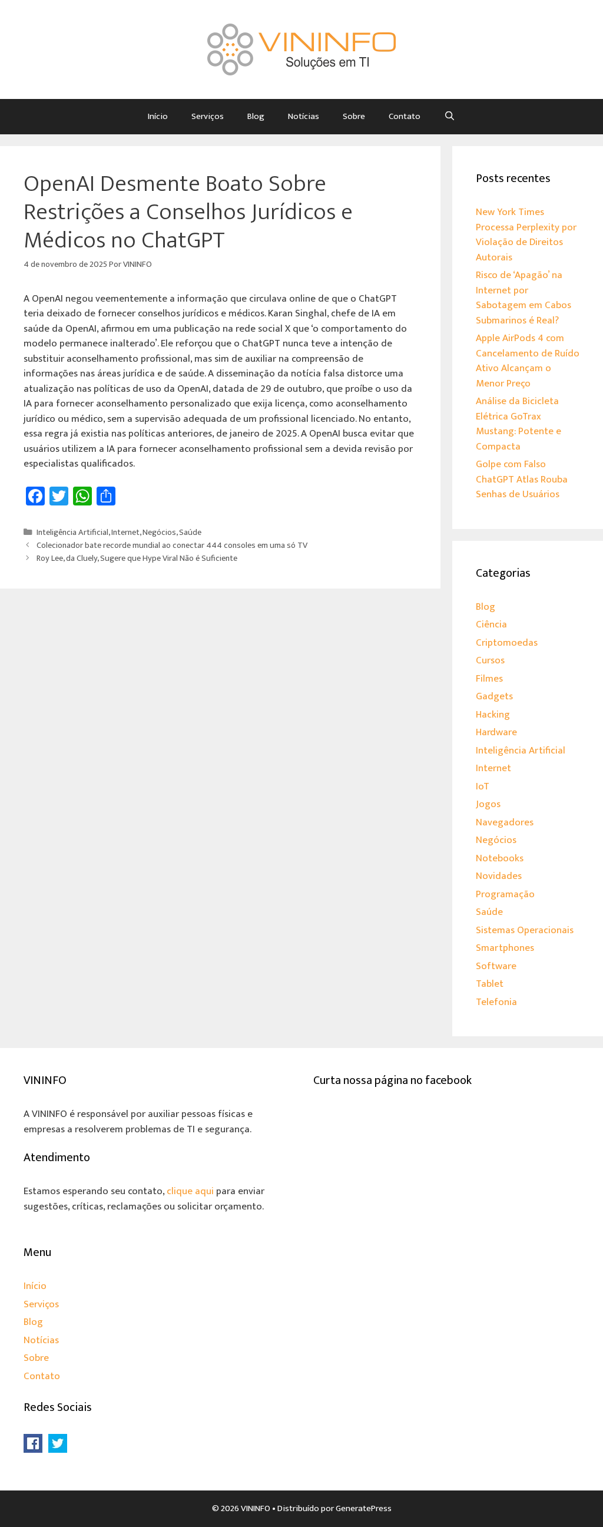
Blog (255, 116)
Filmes (489, 678)
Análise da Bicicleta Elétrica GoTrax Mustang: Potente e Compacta (518, 424)
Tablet (489, 984)
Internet (125, 532)
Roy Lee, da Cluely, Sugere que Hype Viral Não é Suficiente (137, 558)
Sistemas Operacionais (525, 930)
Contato (404, 116)
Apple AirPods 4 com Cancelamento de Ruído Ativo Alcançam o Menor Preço (527, 361)
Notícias (303, 116)
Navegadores (505, 822)
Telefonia (496, 1002)
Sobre (354, 116)
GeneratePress (364, 1508)
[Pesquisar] (449, 116)
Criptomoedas (507, 642)
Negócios (159, 532)
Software (496, 966)
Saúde (190, 532)
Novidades (499, 876)
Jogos (488, 804)
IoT (482, 786)
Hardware (496, 732)
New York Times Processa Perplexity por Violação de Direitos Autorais (526, 235)
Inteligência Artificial (72, 532)
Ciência (491, 624)
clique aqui (190, 1191)
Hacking (493, 714)
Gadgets (494, 696)
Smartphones (505, 948)
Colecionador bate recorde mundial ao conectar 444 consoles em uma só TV (172, 545)
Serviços (207, 116)
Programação (505, 894)
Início (158, 116)
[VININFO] (301, 49)
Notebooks (500, 858)
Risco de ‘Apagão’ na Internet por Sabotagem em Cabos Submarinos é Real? (523, 298)
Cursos (490, 660)
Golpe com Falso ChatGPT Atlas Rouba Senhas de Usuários (522, 479)
